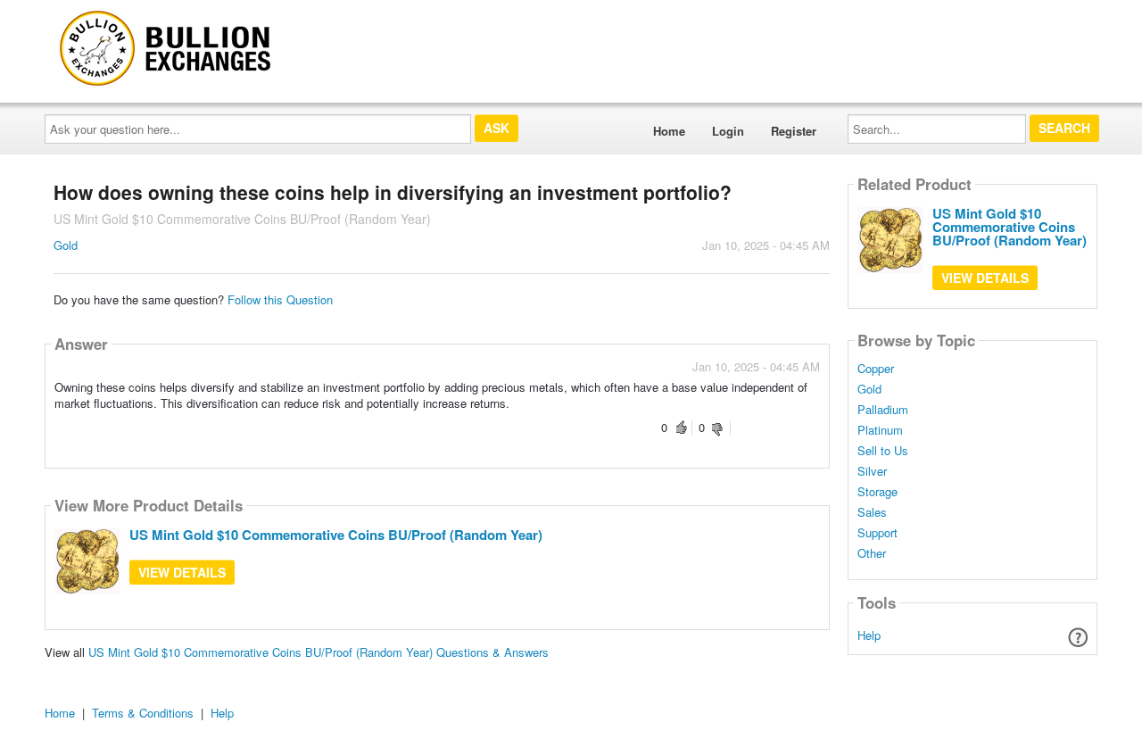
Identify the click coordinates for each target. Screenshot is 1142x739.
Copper (875, 368)
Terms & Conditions (143, 712)
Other (871, 553)
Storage (877, 492)
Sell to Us (882, 450)
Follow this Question (280, 299)
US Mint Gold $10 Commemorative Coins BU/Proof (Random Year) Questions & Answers (318, 652)
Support (877, 533)
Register (793, 130)
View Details (182, 572)
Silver (872, 471)
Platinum (880, 430)
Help (869, 635)
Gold (66, 245)
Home (669, 130)
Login (728, 130)
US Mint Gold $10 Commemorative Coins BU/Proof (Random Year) (335, 534)
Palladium (882, 409)
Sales (872, 512)
